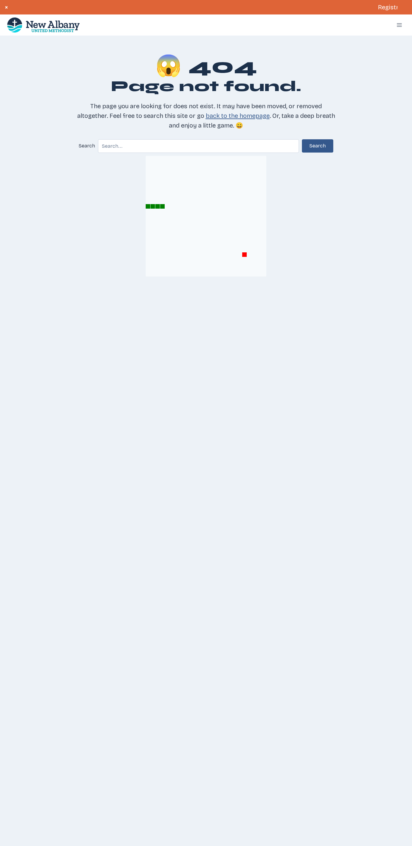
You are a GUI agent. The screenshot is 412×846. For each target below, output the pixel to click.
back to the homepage (238, 115)
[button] (317, 146)
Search (87, 146)
